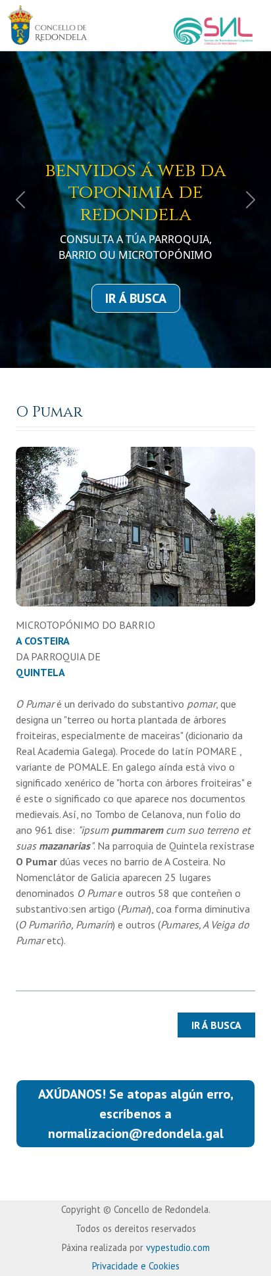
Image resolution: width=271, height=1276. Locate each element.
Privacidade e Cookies (136, 1266)
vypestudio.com (178, 1247)
